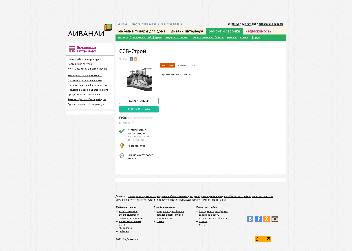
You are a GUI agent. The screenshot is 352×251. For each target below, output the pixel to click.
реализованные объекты (208, 37)
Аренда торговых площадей (84, 94)
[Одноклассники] (135, 59)
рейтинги (124, 231)
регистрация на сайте (270, 23)
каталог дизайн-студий (170, 214)
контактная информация (211, 199)
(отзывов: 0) (126, 122)
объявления (125, 228)
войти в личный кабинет (242, 23)
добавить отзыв (139, 100)
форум (256, 37)
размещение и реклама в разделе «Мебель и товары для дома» (163, 196)
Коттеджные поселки (80, 64)
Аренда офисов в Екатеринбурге (87, 99)
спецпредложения (129, 214)
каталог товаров (128, 211)
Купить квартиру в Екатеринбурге (87, 68)
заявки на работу (209, 214)
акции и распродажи (131, 218)
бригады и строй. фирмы (213, 211)
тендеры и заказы (176, 37)
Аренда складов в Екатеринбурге (87, 104)
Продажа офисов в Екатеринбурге (87, 85)
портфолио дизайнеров (170, 211)
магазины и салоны (130, 221)
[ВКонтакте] (131, 59)
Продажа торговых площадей (85, 80)
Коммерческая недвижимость (85, 75)
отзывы (232, 37)
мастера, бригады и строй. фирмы (140, 37)
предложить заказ (138, 109)
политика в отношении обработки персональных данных (163, 199)
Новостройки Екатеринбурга (84, 59)
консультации (164, 218)
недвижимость (258, 31)
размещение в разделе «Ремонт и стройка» (226, 196)
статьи (244, 37)
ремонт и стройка (224, 31)
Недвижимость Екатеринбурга (86, 49)
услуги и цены (187, 65)
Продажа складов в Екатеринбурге (88, 89)
